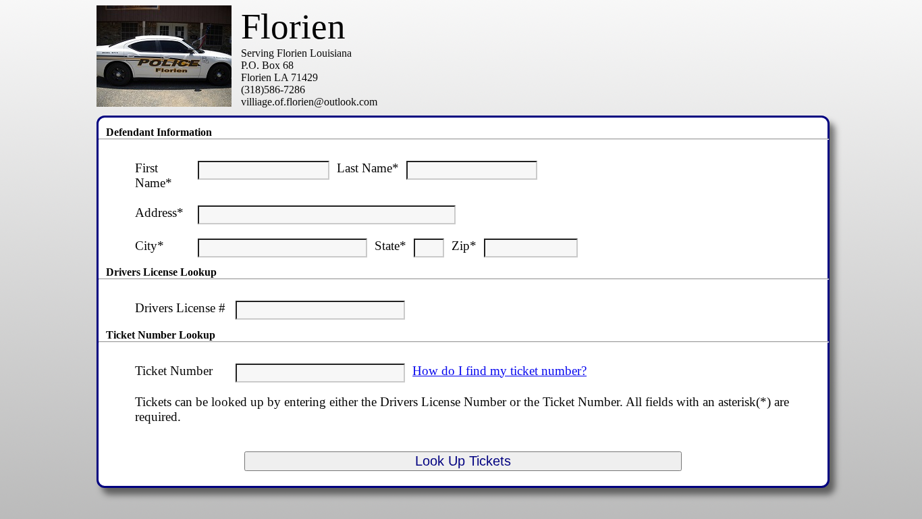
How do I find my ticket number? (499, 371)
